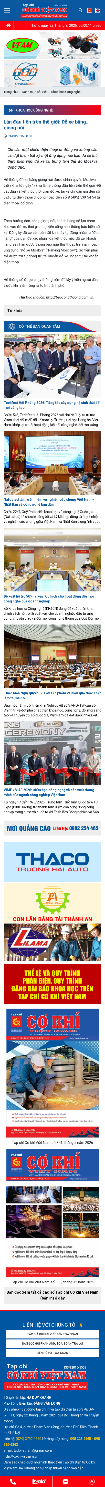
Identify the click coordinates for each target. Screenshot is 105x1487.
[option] (52, 943)
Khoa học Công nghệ (66, 92)
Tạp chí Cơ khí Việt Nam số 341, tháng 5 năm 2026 (52, 1142)
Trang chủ (11, 92)
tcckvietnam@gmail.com (33, 1450)
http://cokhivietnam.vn (21, 1456)
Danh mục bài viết (34, 92)
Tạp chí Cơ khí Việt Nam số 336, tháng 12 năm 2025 (52, 1282)
